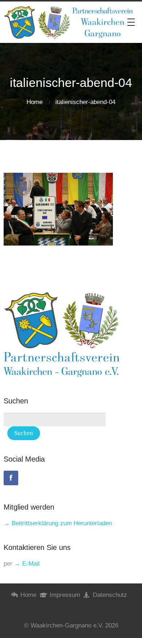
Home (35, 102)
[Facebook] (11, 478)
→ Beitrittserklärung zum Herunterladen (58, 523)
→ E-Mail (27, 563)
